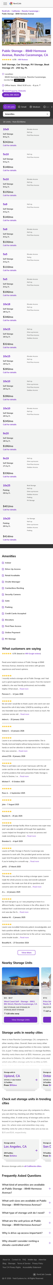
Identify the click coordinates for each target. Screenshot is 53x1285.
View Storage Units (21, 1019)
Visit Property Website (15, 91)
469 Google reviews (32, 654)
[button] (11, 94)
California (16, 11)
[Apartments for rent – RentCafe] (15, 3)
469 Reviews (23, 60)
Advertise (42, 1260)
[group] (9, 106)
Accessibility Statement (32, 1267)
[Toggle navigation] (5, 3)
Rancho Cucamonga (30, 11)
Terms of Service (23, 1263)
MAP (8, 21)
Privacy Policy (37, 1263)
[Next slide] (47, 31)
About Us (6, 1260)
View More (27, 952)
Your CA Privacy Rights (12, 1267)
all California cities (32, 1166)
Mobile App (32, 1260)
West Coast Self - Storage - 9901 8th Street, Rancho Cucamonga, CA (20, 1002)
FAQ (24, 1260)
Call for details (9, 145)
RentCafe (6, 11)
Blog (4, 1263)
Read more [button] (24, 689)
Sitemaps (11, 1263)
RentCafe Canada (44, 1274)
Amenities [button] (9, 114)
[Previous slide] (1, 107)
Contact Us (16, 1260)
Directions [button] (19, 80)
